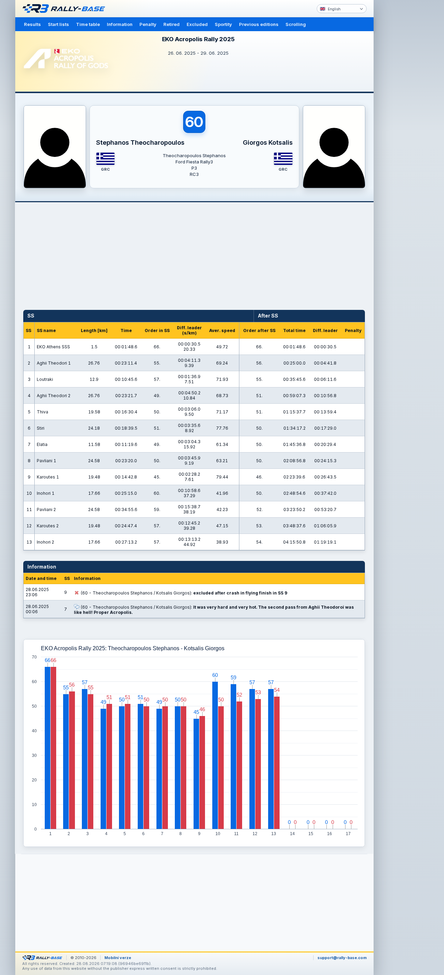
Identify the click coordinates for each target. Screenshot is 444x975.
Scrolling (295, 24)
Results (32, 24)
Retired (171, 24)
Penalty (147, 24)
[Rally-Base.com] (65, 8)
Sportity (223, 24)
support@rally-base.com (342, 957)
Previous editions (259, 24)
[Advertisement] (403, 107)
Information (120, 24)
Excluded (197, 24)
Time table (88, 24)
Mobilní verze (117, 957)
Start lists (58, 24)
